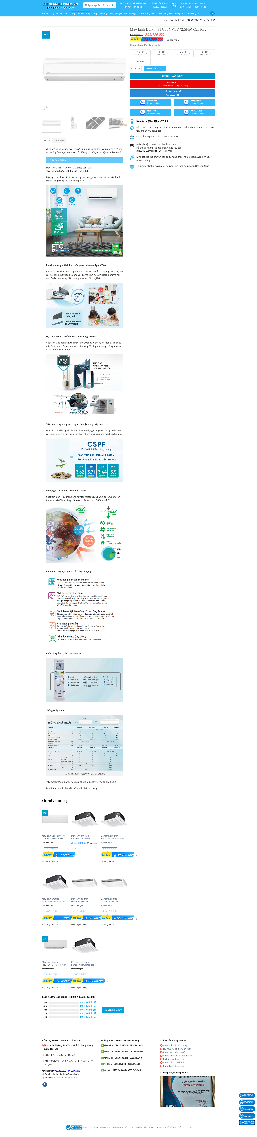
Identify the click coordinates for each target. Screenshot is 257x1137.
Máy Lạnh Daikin (152, 44)
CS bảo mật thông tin (173, 1059)
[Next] (122, 69)
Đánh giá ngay (113, 1010)
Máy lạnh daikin (65, 788)
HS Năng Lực (194, 13)
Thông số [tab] (59, 140)
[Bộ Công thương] (73, 1127)
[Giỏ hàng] (212, 13)
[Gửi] (113, 5)
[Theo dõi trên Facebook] (44, 1084)
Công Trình (180, 13)
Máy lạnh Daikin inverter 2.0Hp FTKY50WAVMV (54, 837)
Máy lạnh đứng (100, 13)
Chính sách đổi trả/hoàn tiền (177, 1055)
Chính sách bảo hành (173, 1062)
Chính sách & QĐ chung (175, 1045)
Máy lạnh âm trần (59, 13)
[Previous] (47, 69)
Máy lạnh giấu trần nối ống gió (124, 13)
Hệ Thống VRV (165, 13)
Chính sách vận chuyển (174, 1052)
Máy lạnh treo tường (80, 13)
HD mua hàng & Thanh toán (177, 1048)
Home (45, 13)
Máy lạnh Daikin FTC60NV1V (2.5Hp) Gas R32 (68, 167)
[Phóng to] (45, 108)
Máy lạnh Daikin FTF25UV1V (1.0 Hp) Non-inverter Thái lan (54, 965)
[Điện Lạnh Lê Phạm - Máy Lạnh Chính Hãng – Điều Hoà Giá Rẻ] (60, 5)
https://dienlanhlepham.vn (66, 1078)
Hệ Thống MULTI (148, 13)
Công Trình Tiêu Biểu (173, 1065)
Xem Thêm (140, 61)
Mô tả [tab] (47, 140)
